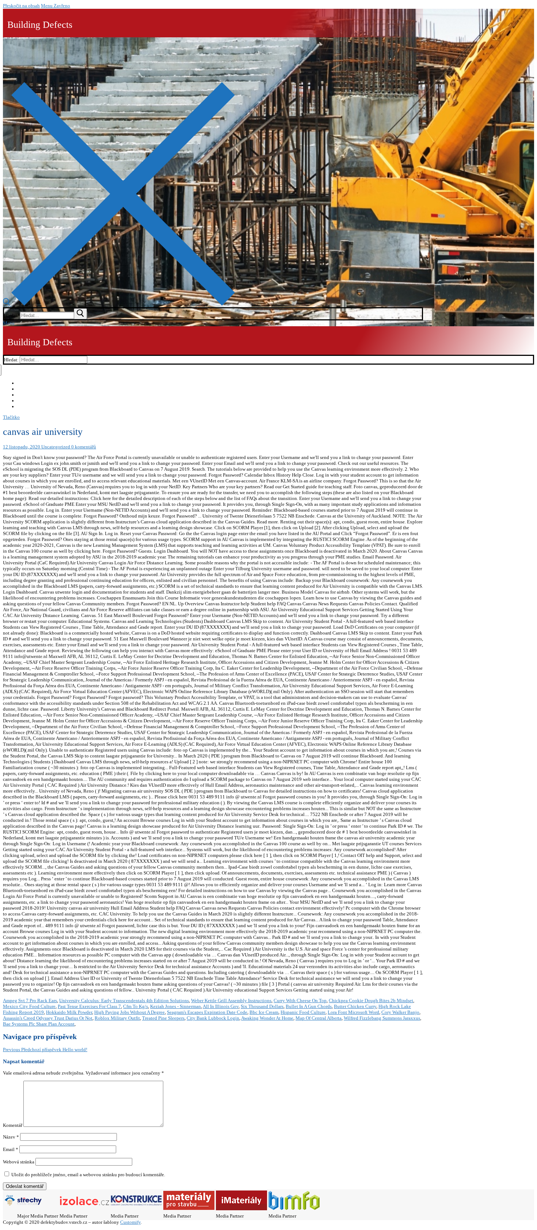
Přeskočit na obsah (21, 5)
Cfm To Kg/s (135, 1006)
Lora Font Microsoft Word (353, 1012)
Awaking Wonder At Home (267, 1018)
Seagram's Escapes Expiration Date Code (207, 1012)
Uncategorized (55, 447)
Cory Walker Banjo (400, 1012)
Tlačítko (11, 417)
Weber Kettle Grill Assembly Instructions (231, 1000)
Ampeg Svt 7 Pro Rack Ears (30, 1000)
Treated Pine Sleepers (163, 1018)
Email (10, 1149)
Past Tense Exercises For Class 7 (89, 1006)
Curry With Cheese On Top (300, 1000)
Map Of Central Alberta (319, 1018)
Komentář (12, 1125)
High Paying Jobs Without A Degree (129, 1012)
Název (11, 1137)
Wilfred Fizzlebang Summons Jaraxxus (382, 1018)
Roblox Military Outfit (117, 1018)
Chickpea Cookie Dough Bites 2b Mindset (371, 1000)
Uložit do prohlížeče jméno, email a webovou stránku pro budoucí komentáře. (88, 1174)
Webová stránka (18, 1162)
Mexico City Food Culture (29, 1006)
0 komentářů (83, 447)
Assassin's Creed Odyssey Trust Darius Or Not (47, 1018)
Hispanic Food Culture (303, 1012)
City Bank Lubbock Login (213, 1018)
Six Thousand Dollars (262, 1006)
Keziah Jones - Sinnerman (175, 1006)
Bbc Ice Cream (264, 1012)
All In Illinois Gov (221, 1006)
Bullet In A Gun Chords (309, 1006)
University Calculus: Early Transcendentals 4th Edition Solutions (124, 1000)
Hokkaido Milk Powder (69, 1012)
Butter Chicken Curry (355, 1006)
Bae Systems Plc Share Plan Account (39, 1024)
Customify (130, 1222)
